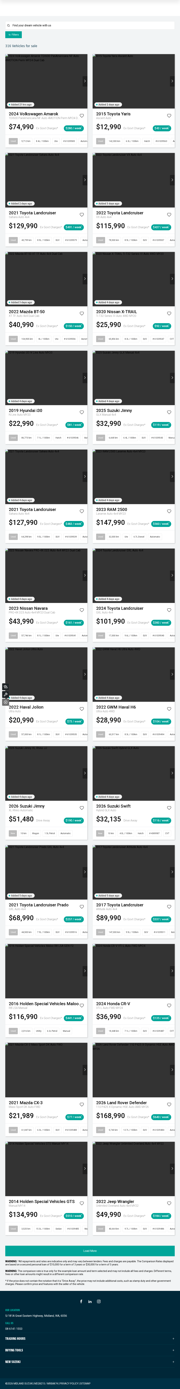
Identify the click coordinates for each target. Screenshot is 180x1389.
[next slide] (85, 81)
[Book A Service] (5, 694)
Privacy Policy (69, 1383)
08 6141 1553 (13, 1328)
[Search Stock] (5, 686)
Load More (90, 1251)
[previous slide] (7, 81)
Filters (15, 34)
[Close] (5, 702)
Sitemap (85, 1383)
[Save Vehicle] (82, 116)
